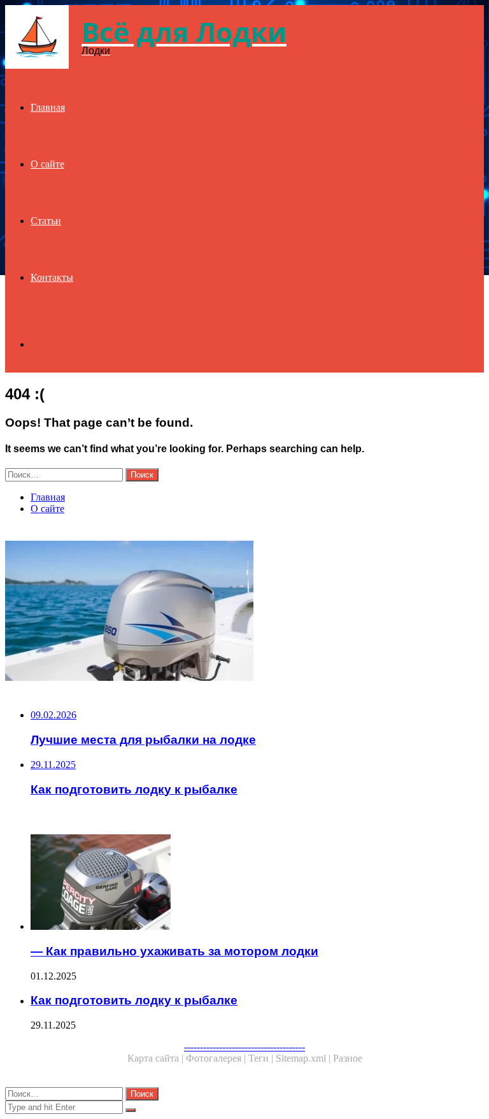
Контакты (52, 277)
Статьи (46, 220)
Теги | (262, 1058)
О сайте (47, 164)
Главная (48, 107)
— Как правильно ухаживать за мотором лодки (174, 951)
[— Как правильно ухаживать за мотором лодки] (257, 883)
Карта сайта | (156, 1058)
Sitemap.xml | (304, 1058)
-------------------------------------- (244, 1046)
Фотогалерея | (217, 1058)
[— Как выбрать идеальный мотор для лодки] (244, 612)
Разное (347, 1058)
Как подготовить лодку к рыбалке (134, 1000)
